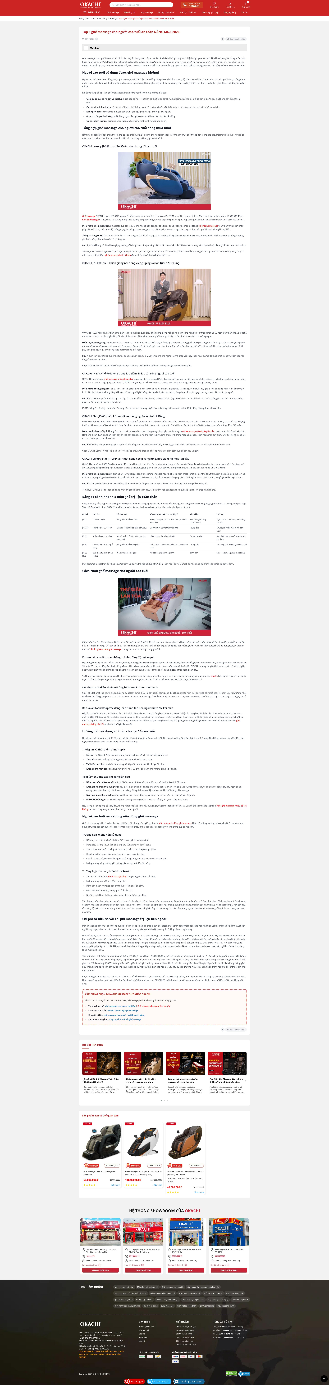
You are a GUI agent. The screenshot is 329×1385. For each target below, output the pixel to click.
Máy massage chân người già (162, 1293)
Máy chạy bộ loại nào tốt (147, 1287)
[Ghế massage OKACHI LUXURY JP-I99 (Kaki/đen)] (101, 1142)
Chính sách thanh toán (186, 1344)
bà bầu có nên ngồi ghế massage (122, 1010)
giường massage (207, 1306)
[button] (161, 1100)
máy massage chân (240, 1299)
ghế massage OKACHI (213, 1293)
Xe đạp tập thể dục (166, 12)
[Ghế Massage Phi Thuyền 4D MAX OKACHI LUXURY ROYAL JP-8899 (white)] (143, 1142)
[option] (100, 1246)
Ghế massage (113, 12)
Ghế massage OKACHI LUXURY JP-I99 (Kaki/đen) (99, 1173)
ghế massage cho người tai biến (120, 1006)
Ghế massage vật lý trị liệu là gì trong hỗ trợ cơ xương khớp (141, 1080)
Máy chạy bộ (129, 12)
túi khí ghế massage (208, 225)
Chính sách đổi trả (184, 1334)
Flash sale (143, 1337)
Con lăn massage (90, 219)
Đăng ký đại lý (230, 12)
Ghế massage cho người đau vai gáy (154, 1006)
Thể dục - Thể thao (188, 12)
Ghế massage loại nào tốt (173, 1287)
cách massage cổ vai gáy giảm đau (198, 431)
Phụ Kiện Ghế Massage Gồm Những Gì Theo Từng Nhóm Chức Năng (226, 1080)
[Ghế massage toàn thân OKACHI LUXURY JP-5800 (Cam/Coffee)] (185, 1142)
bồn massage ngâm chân (193, 1299)
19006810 (227, 1337)
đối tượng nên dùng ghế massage (175, 823)
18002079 (226, 1326)
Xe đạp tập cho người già (189, 1293)
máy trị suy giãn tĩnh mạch (167, 1299)
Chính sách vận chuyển (186, 1326)
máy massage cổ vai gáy (218, 1299)
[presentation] (83, 1081)
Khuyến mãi (144, 1330)
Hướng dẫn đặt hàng (185, 1330)
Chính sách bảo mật (184, 1341)
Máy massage (147, 12)
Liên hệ (142, 1341)
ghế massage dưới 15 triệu (118, 255)
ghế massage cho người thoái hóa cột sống (124, 1015)
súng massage (167, 1306)
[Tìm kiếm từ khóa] (113, 5)
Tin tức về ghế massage (107, 18)
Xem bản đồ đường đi (89, 1265)
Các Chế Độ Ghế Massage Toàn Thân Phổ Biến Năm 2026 (101, 1080)
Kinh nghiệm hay (146, 1326)
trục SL (214, 676)
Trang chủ (83, 18)
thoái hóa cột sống (117, 876)
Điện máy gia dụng (210, 12)
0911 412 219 (224, 1334)
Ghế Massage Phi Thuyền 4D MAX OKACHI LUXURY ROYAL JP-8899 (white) (143, 1173)
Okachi (142, 1334)
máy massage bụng (225, 1306)
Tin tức (245, 12)
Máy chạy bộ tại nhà (234, 1293)
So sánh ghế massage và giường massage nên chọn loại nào (183, 1080)
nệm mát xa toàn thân (186, 1306)
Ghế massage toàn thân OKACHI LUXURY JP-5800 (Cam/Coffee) (185, 1173)
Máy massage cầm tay (124, 1287)
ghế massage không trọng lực (118, 379)
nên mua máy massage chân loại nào (203, 1287)
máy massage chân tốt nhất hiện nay (131, 1293)
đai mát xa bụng (151, 1306)
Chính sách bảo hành (185, 1337)
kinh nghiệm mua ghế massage (106, 649)
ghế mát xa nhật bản (124, 1299)
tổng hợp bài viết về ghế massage (125, 1019)
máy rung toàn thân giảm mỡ (127, 1306)
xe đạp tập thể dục (144, 1299)
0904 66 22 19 (228, 1330)
